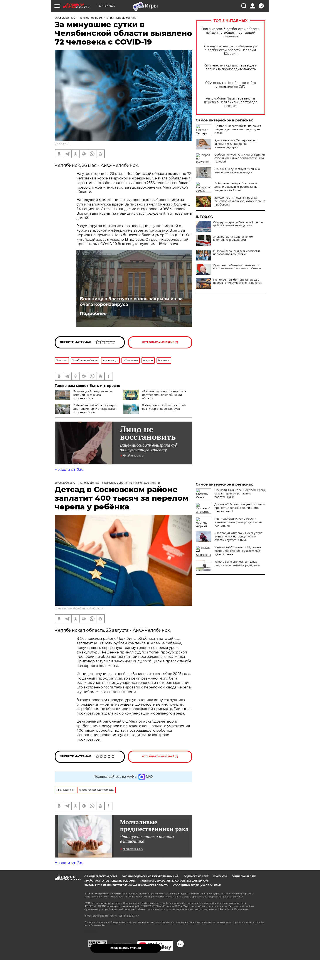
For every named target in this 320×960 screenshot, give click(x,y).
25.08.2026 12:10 (65, 482)
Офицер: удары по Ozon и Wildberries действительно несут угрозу (238, 224)
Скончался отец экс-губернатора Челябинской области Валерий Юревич (230, 50)
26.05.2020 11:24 (65, 17)
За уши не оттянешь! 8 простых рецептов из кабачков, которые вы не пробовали (239, 201)
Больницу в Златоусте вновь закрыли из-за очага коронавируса (131, 301)
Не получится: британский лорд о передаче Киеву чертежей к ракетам (237, 281)
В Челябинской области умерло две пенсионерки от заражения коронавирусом (95, 409)
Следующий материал (125, 948)
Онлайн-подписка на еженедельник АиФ (150, 876)
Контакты (220, 876)
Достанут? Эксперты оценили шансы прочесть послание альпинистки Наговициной (239, 508)
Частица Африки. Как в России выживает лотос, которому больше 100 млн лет (238, 522)
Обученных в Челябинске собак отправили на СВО (230, 84)
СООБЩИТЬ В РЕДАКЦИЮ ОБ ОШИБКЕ (197, 885)
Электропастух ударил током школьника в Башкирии (233, 238)
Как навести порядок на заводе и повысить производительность (230, 67)
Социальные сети (244, 876)
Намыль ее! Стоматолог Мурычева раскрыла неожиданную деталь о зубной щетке (237, 551)
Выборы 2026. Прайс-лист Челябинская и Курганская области (126, 885)
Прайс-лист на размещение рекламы (109, 880)
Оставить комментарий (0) (160, 342)
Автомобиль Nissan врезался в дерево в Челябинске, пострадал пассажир (230, 102)
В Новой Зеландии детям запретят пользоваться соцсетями (236, 253)
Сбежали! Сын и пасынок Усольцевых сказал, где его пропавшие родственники (239, 493)
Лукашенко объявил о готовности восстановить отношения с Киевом (237, 267)
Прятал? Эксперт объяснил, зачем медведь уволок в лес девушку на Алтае (237, 129)
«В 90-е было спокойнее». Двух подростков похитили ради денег (237, 563)
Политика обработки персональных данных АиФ (174, 880)
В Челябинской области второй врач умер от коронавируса (164, 407)
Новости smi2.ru (69, 470)
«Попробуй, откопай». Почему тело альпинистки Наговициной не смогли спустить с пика (238, 536)
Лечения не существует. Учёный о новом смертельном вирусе (237, 170)
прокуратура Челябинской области (79, 608)
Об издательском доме (100, 876)
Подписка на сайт (196, 876)
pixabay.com (63, 143)
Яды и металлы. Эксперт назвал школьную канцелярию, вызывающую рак (235, 144)
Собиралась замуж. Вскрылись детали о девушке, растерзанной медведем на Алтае (236, 187)
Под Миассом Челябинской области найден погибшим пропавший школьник (230, 32)
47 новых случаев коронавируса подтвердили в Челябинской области (164, 395)
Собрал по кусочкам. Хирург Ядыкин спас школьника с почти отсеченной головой (239, 158)
